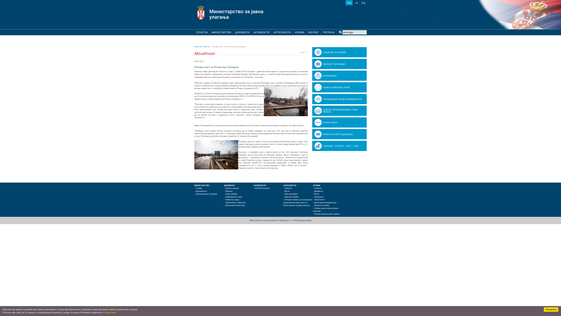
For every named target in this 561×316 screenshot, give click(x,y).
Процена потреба (321, 205)
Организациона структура (206, 194)
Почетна (202, 32)
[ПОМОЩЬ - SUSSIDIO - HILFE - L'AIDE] (318, 146)
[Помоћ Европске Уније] (318, 87)
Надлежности (201, 191)
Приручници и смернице (235, 202)
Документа (242, 32)
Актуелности (282, 32)
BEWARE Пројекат (262, 188)
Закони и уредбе (232, 188)
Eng (363, 2)
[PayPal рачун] (318, 122)
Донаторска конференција (325, 202)
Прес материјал (291, 194)
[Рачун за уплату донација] (318, 134)
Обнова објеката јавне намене (327, 214)
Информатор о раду (233, 197)
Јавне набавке (231, 194)
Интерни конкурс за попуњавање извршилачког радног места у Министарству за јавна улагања (297, 202)
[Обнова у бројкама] (318, 64)
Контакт (313, 32)
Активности (261, 32)
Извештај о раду (232, 199)
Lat (356, 2)
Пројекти (288, 188)
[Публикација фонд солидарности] (318, 99)
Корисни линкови (292, 197)
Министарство (221, 32)
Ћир (349, 2)
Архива (299, 32)
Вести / (207, 46)
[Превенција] (318, 75)
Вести (287, 191)
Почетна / (198, 46)
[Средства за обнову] (318, 52)
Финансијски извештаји (235, 205)
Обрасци (229, 191)
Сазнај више (110, 312)
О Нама (199, 188)
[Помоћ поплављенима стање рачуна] (318, 110)
